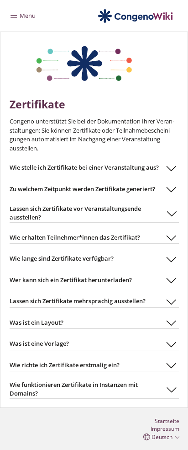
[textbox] (94, 220)
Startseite (167, 420)
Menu (27, 15)
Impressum (165, 428)
